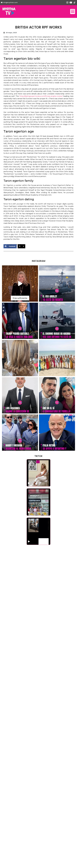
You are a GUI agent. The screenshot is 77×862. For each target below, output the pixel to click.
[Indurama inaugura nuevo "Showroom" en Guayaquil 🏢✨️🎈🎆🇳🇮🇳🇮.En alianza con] (38, 531)
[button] (10, 246)
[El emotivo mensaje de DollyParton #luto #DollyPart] (20, 283)
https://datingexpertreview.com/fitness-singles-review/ (41, 96)
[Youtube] (70, 2)
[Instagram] (67, 2)
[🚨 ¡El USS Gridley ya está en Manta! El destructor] (57, 283)
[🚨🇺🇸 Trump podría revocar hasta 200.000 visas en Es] (20, 321)
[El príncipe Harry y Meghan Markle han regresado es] (20, 432)
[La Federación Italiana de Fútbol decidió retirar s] (57, 432)
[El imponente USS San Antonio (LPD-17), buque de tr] (57, 321)
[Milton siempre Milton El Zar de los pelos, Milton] (20, 358)
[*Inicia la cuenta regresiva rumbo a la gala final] (57, 358)
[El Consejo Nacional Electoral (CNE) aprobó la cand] (57, 395)
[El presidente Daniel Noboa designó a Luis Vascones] (20, 395)
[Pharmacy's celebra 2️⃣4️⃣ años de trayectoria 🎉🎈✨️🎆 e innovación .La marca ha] (38, 502)
